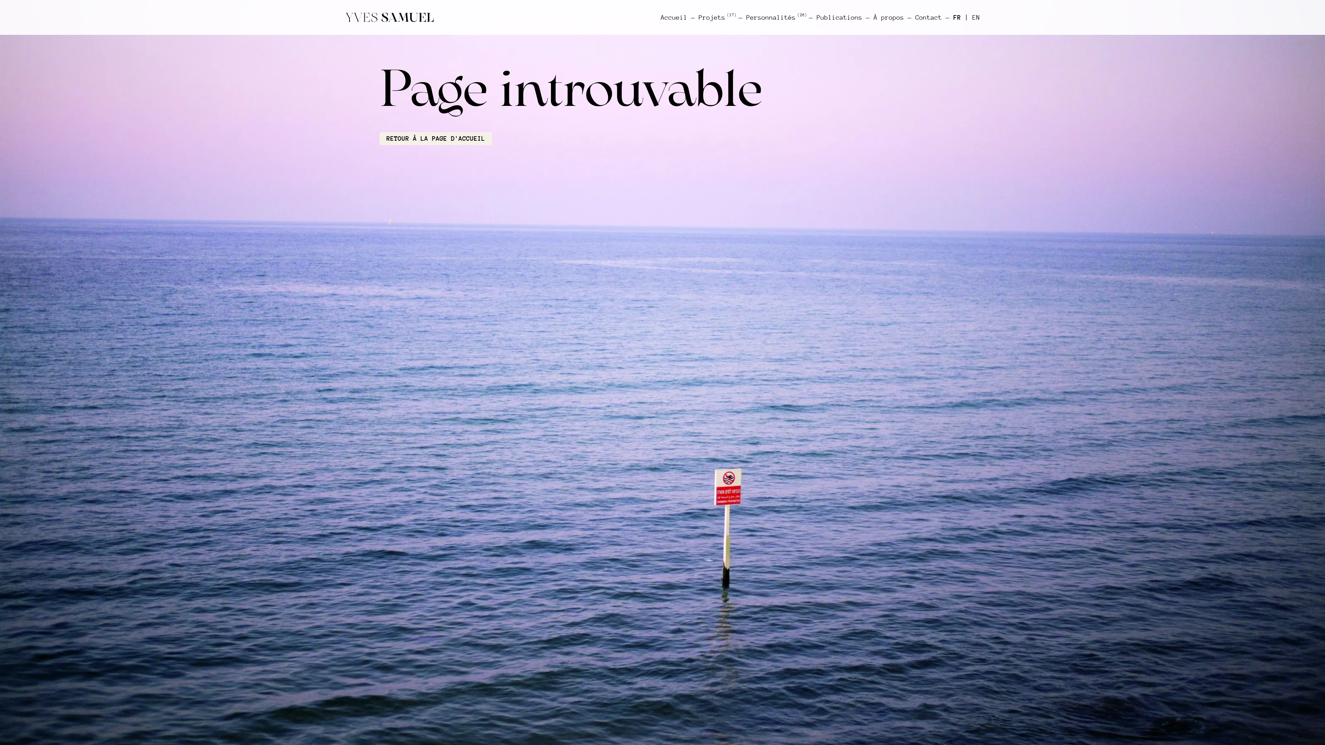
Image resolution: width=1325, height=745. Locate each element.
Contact (928, 17)
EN (976, 17)
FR (957, 17)
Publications (839, 17)
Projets (717, 17)
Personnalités (775, 17)
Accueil (674, 17)
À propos (889, 17)
